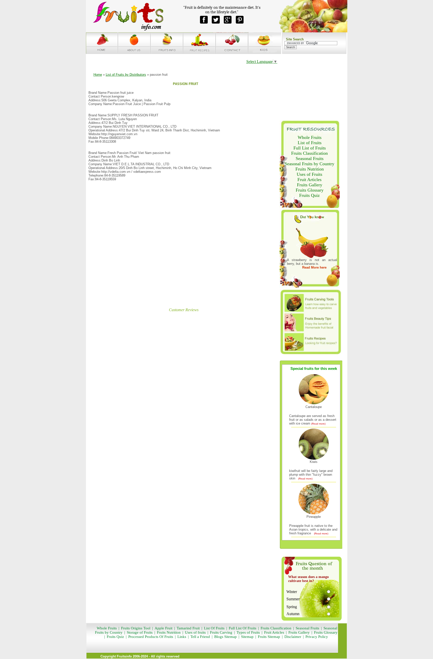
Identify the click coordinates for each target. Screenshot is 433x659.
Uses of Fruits (309, 174)
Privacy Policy (316, 637)
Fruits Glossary (309, 190)
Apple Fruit (163, 628)
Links (181, 637)
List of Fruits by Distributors (126, 74)
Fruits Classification (309, 153)
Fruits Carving (221, 632)
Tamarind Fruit (188, 628)
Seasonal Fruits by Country (309, 163)
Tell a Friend (200, 637)
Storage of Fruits (140, 632)
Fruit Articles (309, 179)
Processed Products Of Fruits (150, 637)
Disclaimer (292, 637)
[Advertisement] (182, 242)
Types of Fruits (248, 632)
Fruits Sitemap (269, 637)
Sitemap (247, 637)
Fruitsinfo (124, 656)
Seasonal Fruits (309, 158)
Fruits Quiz (309, 195)
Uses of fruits (195, 632)
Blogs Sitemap (225, 637)
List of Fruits (309, 142)
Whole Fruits (309, 137)
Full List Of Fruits (242, 628)
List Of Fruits (214, 628)
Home (97, 74)
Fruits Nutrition (309, 169)
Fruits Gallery (309, 184)
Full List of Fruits (309, 147)
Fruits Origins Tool (135, 628)
